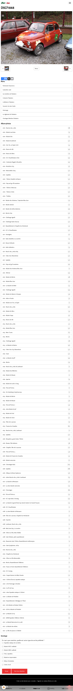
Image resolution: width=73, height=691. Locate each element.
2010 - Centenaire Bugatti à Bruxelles (36, 162)
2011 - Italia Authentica (36, 247)
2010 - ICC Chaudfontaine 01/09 (36, 158)
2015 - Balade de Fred (36, 413)
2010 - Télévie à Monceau (36, 188)
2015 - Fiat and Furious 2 (36, 405)
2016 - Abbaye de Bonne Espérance (36, 473)
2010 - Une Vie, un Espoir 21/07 (36, 145)
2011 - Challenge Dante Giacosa (36, 222)
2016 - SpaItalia (36, 469)
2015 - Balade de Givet (36, 418)
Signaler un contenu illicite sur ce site (47, 681)
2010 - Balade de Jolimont (36, 141)
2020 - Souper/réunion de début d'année (36, 575)
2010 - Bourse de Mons (36, 153)
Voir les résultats (19, 671)
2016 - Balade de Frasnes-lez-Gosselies (36, 456)
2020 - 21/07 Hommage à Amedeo (36, 584)
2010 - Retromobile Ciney (36, 170)
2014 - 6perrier (36, 379)
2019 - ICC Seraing (36, 571)
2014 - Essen (36, 354)
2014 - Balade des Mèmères (36, 371)
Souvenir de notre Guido (9, 106)
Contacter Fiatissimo (8, 98)
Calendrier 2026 (7, 90)
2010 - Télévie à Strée (36, 192)
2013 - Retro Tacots (36, 332)
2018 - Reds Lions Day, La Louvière (36, 528)
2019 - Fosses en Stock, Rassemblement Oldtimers (36, 567)
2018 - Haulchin (36, 520)
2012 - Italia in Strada (36, 298)
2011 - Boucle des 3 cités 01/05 (36, 251)
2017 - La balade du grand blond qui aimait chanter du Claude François (36, 503)
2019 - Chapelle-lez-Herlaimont (36, 554)
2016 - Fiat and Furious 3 (36, 452)
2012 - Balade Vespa (36, 315)
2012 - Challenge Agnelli (36, 290)
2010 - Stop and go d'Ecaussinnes (36, 183)
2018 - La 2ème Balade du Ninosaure (36, 511)
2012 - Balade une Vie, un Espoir (36, 303)
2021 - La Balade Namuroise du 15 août (36, 622)
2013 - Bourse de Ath (36, 320)
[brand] (6, 2)
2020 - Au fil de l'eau (36, 588)
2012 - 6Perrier (36, 273)
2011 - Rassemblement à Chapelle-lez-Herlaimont (36, 226)
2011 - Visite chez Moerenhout (36, 256)
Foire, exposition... (8, 654)
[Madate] (22, 688)
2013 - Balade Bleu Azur (36, 328)
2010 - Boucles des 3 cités (36, 128)
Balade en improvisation (10, 657)
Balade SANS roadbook (10, 650)
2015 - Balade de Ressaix (36, 401)
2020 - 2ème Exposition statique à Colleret (36, 592)
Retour (36, 68)
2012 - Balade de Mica (36, 311)
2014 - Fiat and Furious (36, 388)
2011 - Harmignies (36, 234)
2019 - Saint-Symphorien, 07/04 (36, 545)
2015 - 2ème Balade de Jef (36, 409)
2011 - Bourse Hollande (36, 243)
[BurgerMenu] (70, 2)
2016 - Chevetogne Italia (36, 464)
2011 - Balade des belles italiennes (36, 209)
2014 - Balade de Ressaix (36, 375)
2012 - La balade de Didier (36, 285)
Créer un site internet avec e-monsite (26, 681)
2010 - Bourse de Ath (36, 149)
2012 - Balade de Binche (36, 277)
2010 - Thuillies (36, 196)
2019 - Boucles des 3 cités (36, 550)
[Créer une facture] (64, 688)
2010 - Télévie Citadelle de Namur (36, 179)
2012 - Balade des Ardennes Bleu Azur (36, 268)
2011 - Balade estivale (36, 205)
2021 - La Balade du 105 (36, 613)
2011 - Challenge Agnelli (36, 217)
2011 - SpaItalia (36, 260)
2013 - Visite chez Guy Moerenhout (36, 349)
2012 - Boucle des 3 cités (36, 307)
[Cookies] (4, 687)
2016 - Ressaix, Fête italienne (36, 443)
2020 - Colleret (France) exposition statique (36, 579)
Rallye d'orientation (9, 661)
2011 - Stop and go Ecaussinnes (36, 264)
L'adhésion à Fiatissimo (8, 102)
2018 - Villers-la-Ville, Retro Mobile (36, 533)
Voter (6, 671)
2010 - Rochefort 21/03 (36, 166)
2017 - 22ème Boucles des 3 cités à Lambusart (36, 477)
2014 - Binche (36, 362)
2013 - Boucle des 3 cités (36, 324)
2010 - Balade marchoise (36, 132)
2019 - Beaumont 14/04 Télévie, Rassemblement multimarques (36, 541)
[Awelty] (50, 688)
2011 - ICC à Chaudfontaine (36, 230)
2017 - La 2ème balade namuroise (36, 486)
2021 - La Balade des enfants (36, 626)
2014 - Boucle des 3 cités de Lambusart (36, 366)
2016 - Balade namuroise (36, 460)
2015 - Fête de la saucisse (36, 422)
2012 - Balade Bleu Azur (36, 281)
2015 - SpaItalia (36, 435)
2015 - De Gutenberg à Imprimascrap (36, 392)
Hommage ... (6, 110)
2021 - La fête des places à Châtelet (36, 631)
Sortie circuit (7, 664)
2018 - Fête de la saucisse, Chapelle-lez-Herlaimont (36, 516)
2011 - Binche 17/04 (36, 213)
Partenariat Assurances (8, 86)
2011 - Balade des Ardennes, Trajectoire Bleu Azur (36, 200)
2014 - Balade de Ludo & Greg (36, 383)
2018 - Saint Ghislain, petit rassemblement (36, 537)
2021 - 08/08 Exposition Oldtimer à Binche (36, 618)
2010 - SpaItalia (36, 175)
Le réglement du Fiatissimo (9, 114)
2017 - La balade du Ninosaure (36, 481)
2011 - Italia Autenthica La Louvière (36, 239)
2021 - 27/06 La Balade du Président (36, 609)
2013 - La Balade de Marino (36, 345)
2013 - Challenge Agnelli (36, 341)
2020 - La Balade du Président (36, 596)
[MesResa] (36, 688)
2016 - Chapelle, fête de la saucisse (36, 447)
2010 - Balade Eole (36, 136)
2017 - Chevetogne (36, 490)
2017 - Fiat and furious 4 (36, 494)
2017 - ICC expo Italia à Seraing (36, 498)
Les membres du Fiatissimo (9, 94)
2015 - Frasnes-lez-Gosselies (36, 426)
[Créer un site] (8, 688)
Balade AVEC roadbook (10, 646)
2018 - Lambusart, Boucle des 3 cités (36, 524)
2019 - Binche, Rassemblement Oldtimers (36, 562)
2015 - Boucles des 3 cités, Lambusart (36, 430)
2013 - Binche (36, 337)
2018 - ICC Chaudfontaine (36, 507)
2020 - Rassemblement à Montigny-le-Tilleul (36, 601)
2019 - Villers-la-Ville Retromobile (36, 558)
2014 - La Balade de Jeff (36, 358)
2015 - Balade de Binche (36, 396)
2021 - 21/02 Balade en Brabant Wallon (36, 605)
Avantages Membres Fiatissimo (10, 118)
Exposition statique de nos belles (12, 643)
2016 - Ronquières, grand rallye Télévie (36, 439)
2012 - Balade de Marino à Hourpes (36, 294)
